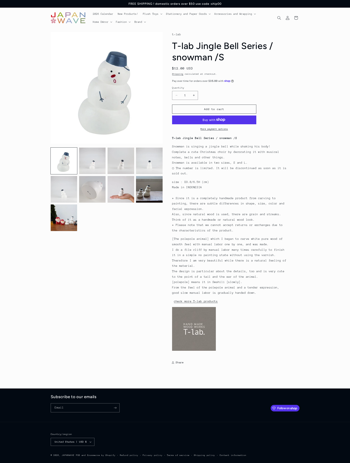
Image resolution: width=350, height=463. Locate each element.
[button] (152, 14)
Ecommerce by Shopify (101, 455)
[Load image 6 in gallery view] (92, 189)
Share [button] (180, 362)
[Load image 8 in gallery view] (149, 189)
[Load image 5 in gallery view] (64, 189)
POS (78, 455)
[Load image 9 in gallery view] (64, 217)
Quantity (178, 87)
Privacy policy (152, 455)
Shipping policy (204, 455)
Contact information (233, 455)
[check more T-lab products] (194, 350)
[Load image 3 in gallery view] (121, 161)
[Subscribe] (115, 407)
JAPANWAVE (68, 455)
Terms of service (178, 455)
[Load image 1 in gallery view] (64, 161)
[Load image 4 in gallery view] (149, 161)
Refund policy (129, 455)
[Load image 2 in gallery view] (92, 161)
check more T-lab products (196, 301)
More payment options (214, 129)
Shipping (177, 74)
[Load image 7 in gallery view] (121, 189)
